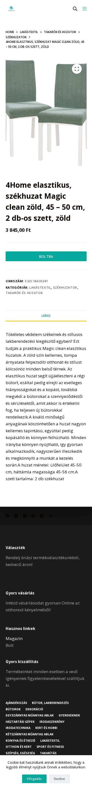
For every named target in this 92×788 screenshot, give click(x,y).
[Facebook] (7, 516)
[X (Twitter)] (16, 516)
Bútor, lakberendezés (50, 703)
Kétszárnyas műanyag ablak (29, 734)
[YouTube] (42, 516)
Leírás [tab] (46, 316)
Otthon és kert (19, 747)
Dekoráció (34, 709)
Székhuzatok (65, 287)
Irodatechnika (18, 728)
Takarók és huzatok (24, 293)
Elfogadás (34, 778)
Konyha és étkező (20, 741)
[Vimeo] (50, 516)
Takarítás (48, 753)
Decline (59, 778)
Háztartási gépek (20, 722)
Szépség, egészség (20, 753)
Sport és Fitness (50, 747)
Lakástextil (40, 287)
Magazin (14, 638)
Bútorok (13, 709)
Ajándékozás (16, 703)
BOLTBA (46, 256)
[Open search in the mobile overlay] (75, 9)
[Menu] (84, 9)
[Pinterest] (33, 516)
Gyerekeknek (69, 715)
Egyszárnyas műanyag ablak (30, 715)
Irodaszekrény (52, 722)
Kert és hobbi (46, 728)
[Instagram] (24, 516)
